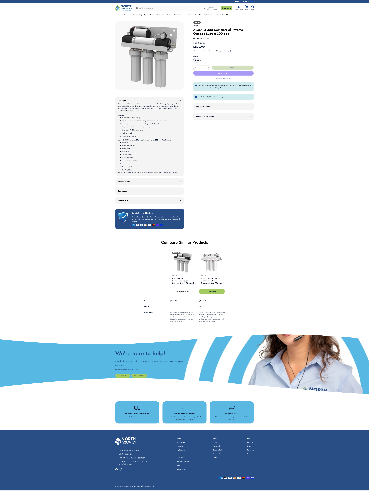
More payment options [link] (223, 78)
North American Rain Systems (130, 486)
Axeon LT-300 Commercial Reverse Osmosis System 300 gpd (183, 281)
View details (212, 291)
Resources (218, 15)
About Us (250, 442)
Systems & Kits (149, 15)
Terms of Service (218, 454)
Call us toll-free (122, 376)
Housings (180, 446)
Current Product (183, 291)
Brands (237, 1)
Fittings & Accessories (174, 15)
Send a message (139, 376)
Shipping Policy (218, 450)
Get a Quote (226, 8)
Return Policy (217, 446)
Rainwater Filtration (205, 15)
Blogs (228, 15)
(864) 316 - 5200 (188, 419)
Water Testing (137, 15)
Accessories (181, 442)
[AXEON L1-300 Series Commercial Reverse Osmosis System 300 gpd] (212, 262)
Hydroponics (160, 15)
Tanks (117, 15)
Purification (191, 15)
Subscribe (250, 454)
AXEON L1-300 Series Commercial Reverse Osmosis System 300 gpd (212, 281)
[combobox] (167, 8)
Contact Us (245, 1)
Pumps (126, 15)
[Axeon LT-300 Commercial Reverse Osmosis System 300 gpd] (183, 262)
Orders (215, 458)
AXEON (195, 26)
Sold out (232, 68)
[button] (247, 8)
